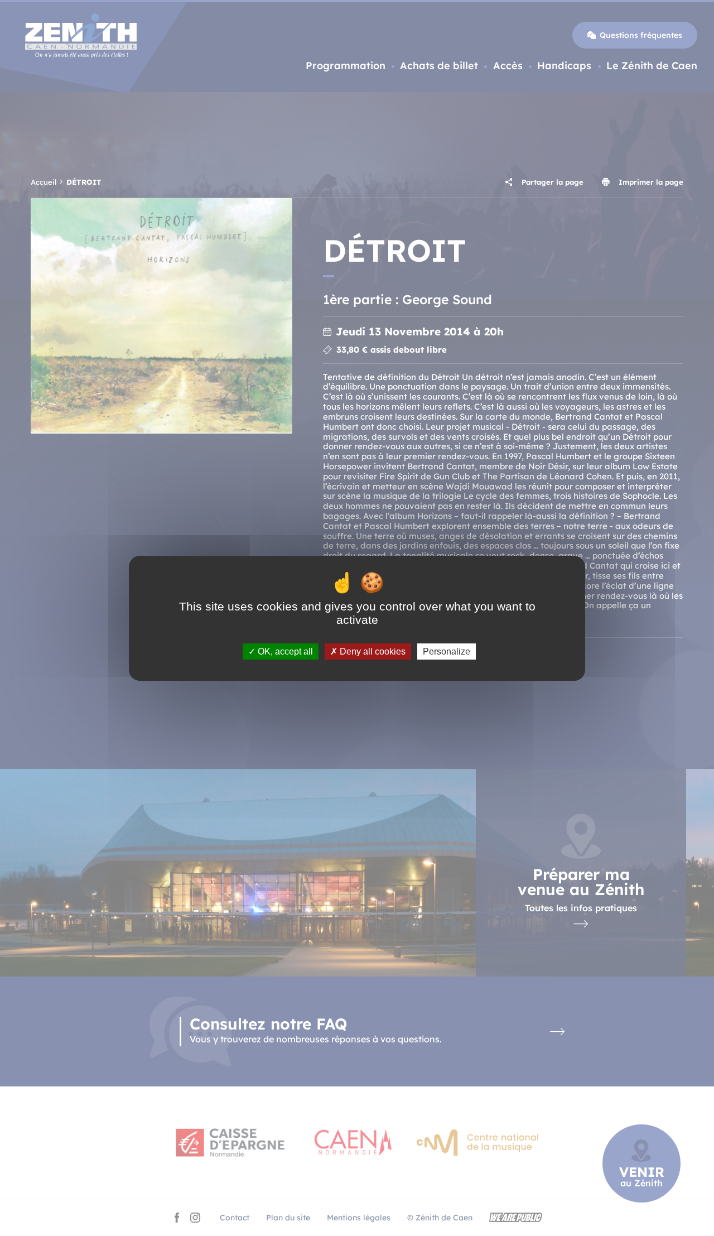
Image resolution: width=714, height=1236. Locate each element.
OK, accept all (284, 651)
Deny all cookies (371, 651)
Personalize (446, 651)
